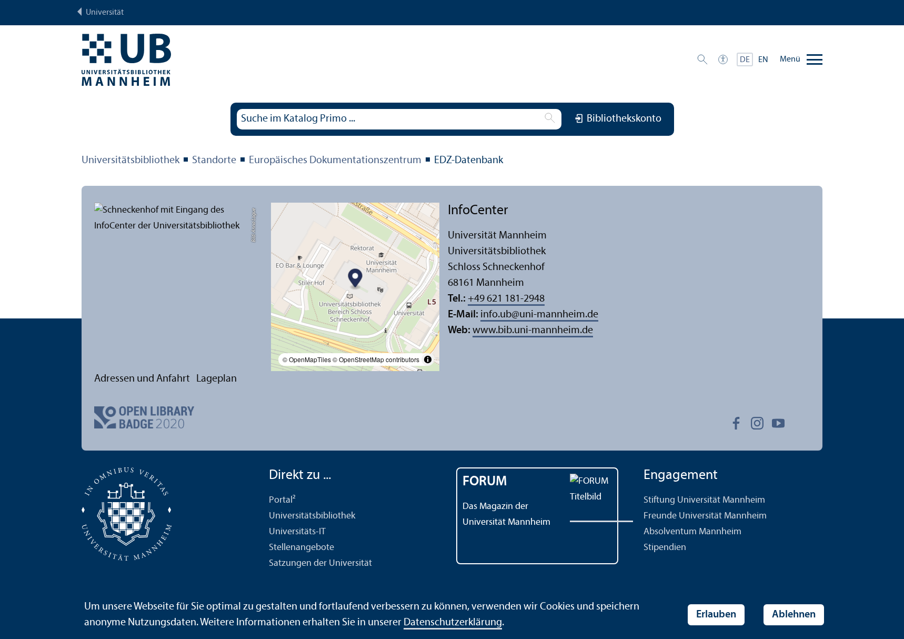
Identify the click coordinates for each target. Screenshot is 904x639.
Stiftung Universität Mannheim (704, 500)
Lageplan (216, 379)
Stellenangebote (301, 548)
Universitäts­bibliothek (130, 160)
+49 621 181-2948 (506, 299)
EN (763, 60)
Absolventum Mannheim (692, 532)
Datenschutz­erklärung (453, 622)
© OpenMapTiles (307, 359)
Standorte (214, 160)
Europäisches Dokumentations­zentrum (335, 160)
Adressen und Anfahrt (142, 379)
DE (745, 60)
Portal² (282, 500)
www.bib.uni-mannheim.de (533, 330)
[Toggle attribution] (427, 359)
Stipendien (665, 548)
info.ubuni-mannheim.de (539, 314)
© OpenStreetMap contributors (376, 359)
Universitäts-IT (297, 532)
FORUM (485, 482)
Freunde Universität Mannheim (705, 516)
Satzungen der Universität (320, 563)
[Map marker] (355, 280)
